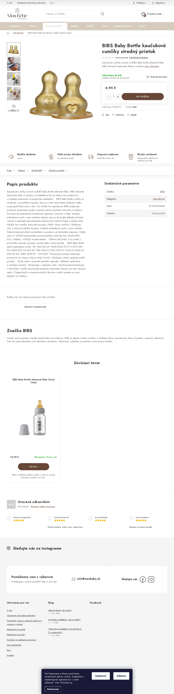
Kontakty (10, 655)
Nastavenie (53, 689)
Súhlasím (121, 675)
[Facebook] (143, 579)
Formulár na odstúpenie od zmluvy (21, 639)
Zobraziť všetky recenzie (43, 506)
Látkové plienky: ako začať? (60, 610)
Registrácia (160, 3)
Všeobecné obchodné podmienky (31, 3)
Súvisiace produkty (57, 170)
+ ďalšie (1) (13, 110)
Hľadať (102, 13)
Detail (33, 466)
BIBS (135, 107)
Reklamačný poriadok (16, 629)
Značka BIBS (37, 170)
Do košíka (142, 96)
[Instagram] (151, 579)
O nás (9, 3)
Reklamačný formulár (16, 634)
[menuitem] (16, 26)
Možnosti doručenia (158, 76)
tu (71, 682)
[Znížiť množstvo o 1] (109, 96)
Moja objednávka (14, 645)
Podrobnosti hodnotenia (138, 57)
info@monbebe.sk (88, 579)
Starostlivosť (159, 198)
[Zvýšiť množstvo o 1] (118, 96)
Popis (9, 170)
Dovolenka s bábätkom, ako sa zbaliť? (64, 619)
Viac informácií (152, 66)
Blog (9, 650)
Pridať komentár (35, 307)
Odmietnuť (100, 675)
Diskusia (21, 170)
